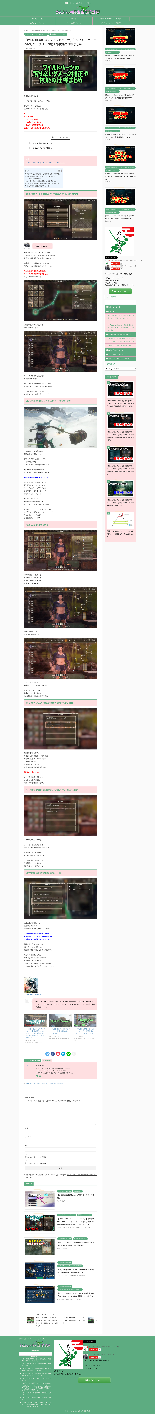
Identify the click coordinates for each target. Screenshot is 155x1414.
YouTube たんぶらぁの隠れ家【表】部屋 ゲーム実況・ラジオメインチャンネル (121, 318)
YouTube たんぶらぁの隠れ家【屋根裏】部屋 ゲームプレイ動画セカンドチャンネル (121, 327)
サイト (27, 1145)
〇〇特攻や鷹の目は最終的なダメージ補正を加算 (43, 183)
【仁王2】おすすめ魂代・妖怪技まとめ (33, 1378)
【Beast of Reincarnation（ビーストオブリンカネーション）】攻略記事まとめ (121, 340)
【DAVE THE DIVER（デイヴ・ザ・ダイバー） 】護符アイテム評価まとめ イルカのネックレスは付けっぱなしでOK (36, 1404)
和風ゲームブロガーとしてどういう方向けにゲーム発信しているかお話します (120, 534)
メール (28, 1137)
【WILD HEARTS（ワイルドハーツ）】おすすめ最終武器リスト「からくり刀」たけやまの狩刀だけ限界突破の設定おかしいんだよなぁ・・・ (75, 1221)
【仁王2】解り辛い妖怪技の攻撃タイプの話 (34, 1393)
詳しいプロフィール (119, 291)
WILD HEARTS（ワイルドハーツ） (36, 1083)
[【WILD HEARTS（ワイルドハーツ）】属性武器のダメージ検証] (60, 1020)
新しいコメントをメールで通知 (35, 1157)
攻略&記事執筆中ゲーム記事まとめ (111, 19)
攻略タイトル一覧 (37, 19)
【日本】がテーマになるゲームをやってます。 (32, 1339)
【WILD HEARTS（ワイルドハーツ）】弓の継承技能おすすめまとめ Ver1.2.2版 (85, 1031)
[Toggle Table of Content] (58, 171)
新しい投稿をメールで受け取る (35, 1163)
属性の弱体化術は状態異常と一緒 (38, 186)
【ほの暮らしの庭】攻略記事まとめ (119, 345)
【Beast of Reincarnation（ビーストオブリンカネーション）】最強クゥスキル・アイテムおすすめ (120, 176)
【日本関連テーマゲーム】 (56, 1083)
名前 (27, 1128)
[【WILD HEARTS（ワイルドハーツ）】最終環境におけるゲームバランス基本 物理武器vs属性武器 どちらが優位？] (35, 1020)
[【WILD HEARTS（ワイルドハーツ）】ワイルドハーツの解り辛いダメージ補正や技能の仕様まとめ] (63, 1054)
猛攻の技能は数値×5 (34, 179)
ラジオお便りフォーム (74, 23)
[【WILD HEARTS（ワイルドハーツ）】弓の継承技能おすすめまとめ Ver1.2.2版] (85, 1020)
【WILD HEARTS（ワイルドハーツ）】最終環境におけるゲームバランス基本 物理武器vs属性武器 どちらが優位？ (35, 1033)
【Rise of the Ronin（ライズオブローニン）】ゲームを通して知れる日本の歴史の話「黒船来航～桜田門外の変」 (120, 403)
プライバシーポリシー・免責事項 (111, 23)
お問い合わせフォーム (37, 23)
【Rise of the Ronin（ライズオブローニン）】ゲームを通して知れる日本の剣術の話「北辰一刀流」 (120, 502)
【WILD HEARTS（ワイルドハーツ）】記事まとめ (45, 162)
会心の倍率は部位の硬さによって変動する (41, 176)
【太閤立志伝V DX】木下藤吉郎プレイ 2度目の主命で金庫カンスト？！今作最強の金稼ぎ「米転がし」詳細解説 (36, 1388)
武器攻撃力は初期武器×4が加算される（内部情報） (44, 174)
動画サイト (74, 19)
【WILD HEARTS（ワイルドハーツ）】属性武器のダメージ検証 (60, 1031)
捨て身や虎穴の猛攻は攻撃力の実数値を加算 (41, 181)
